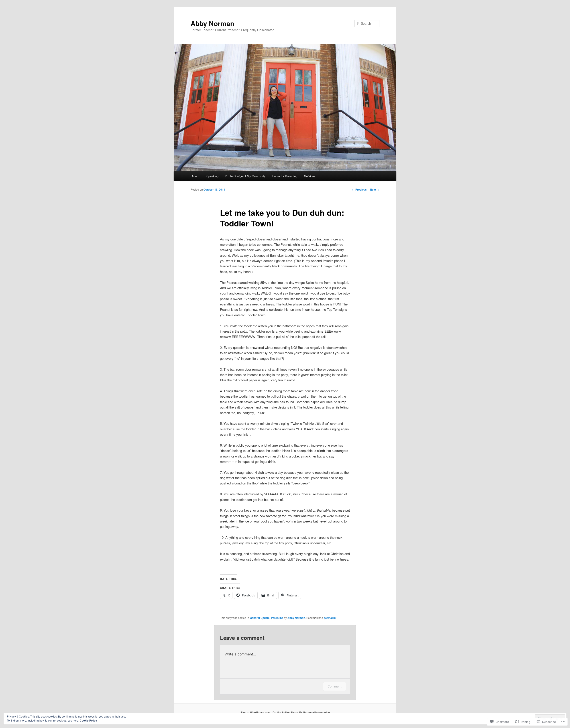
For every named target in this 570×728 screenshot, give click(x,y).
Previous (359, 189)
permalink (330, 618)
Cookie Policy (88, 720)
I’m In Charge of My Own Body (245, 176)
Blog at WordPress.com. (255, 712)
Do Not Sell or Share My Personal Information (301, 712)
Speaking (212, 176)
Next (374, 189)
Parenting (277, 618)
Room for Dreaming (284, 176)
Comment (335, 686)
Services (310, 176)
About (195, 176)
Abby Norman (212, 23)
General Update (260, 618)
